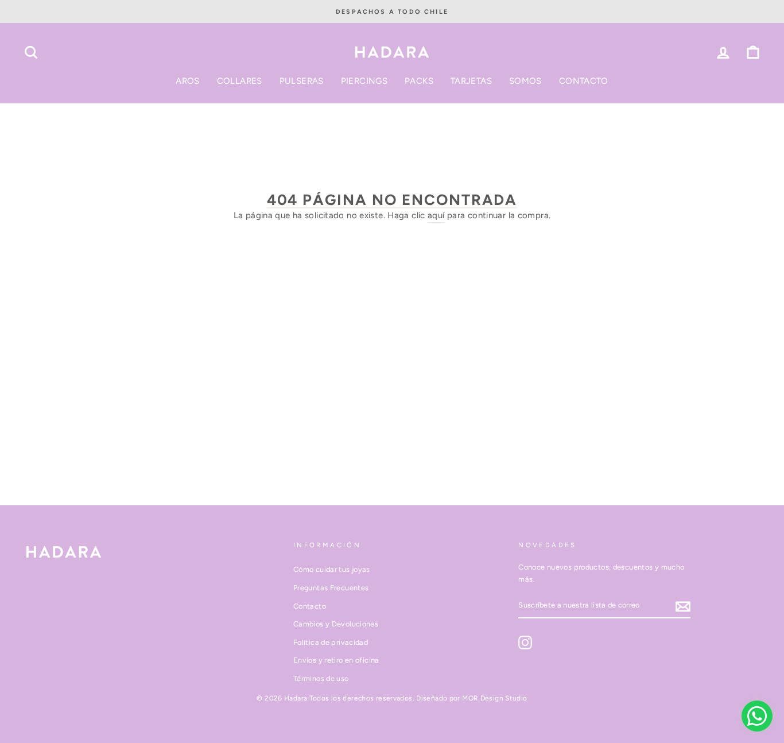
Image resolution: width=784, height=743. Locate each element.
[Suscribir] (683, 606)
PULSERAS (302, 81)
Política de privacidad (330, 642)
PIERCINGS (364, 81)
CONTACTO (583, 81)
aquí (436, 215)
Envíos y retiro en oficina (336, 660)
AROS (188, 81)
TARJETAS (471, 81)
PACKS (419, 81)
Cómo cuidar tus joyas (331, 569)
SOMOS (525, 81)
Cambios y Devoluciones (335, 624)
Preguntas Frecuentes (331, 587)
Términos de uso (321, 678)
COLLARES (239, 81)
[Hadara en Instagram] (525, 642)
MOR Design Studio (494, 698)
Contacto (309, 606)
